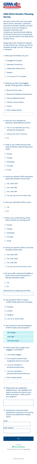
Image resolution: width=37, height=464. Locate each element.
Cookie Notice (21, 458)
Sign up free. (27, 449)
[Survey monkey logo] (18, 447)
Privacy (14, 458)
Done (18, 438)
